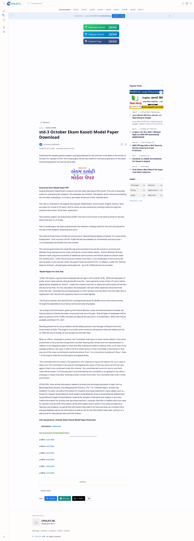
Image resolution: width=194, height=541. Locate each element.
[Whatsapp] (35, 531)
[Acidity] (138, 195)
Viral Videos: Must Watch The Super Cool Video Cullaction (147, 170)
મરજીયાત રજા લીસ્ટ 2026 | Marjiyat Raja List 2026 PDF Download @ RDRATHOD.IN (146, 134)
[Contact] (4, 32)
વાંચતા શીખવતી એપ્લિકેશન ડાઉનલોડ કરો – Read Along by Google (147, 116)
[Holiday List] (145, 129)
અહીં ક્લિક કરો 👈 (118, 16)
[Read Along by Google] (159, 112)
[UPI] (153, 142)
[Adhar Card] (155, 195)
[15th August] (138, 185)
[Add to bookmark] (160, 92)
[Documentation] (65, 9)
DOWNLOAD (56, 426)
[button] (4, 3)
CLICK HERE (50, 440)
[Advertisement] (99, 64)
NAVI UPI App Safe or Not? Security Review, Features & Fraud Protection (147, 148)
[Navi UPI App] (147, 142)
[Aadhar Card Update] (155, 190)
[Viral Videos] (145, 166)
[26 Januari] (155, 185)
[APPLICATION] (146, 112)
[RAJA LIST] (153, 129)
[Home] (4, 11)
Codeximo (166, 536)
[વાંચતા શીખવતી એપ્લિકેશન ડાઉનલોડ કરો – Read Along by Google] (146, 99)
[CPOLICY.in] (51, 144)
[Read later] (121, 144)
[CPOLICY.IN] (13, 3)
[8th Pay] (138, 190)
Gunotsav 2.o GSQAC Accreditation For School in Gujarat (147, 160)
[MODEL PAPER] (45, 491)
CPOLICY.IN (39, 536)
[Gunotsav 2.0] (144, 156)
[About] (4, 27)
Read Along (106, 16)
